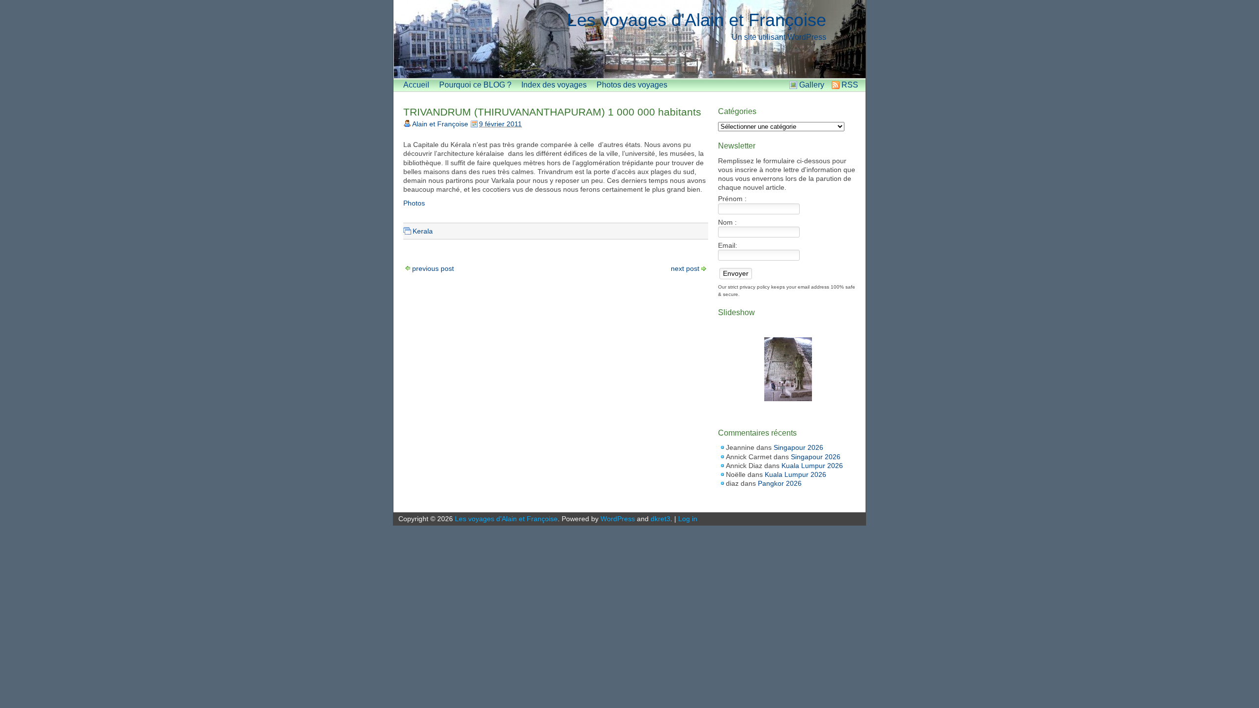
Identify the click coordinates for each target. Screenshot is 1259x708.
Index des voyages (554, 85)
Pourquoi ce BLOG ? (475, 85)
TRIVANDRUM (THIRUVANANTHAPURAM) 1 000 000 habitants (552, 112)
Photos (414, 203)
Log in (687, 519)
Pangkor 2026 (780, 483)
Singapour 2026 (798, 447)
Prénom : (732, 199)
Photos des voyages (632, 85)
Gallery (811, 85)
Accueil (416, 85)
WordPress (617, 519)
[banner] (629, 39)
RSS (849, 85)
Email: (727, 245)
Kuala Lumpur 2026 (812, 466)
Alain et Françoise (440, 124)
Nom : (727, 222)
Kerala (423, 231)
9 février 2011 (500, 124)
